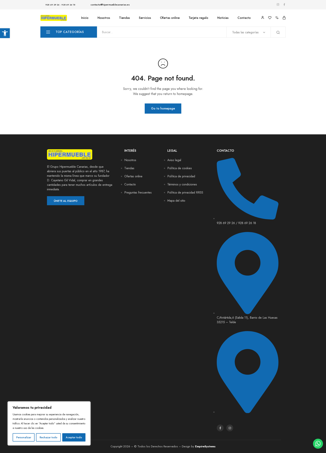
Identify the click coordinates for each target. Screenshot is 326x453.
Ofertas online (170, 18)
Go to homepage (163, 108)
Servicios (145, 18)
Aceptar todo (74, 437)
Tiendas (124, 18)
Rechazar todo (48, 437)
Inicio (84, 18)
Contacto (244, 18)
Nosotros (104, 18)
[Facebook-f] (220, 428)
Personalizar (23, 437)
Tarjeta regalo (198, 18)
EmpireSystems (205, 446)
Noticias (222, 18)
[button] (5, 33)
